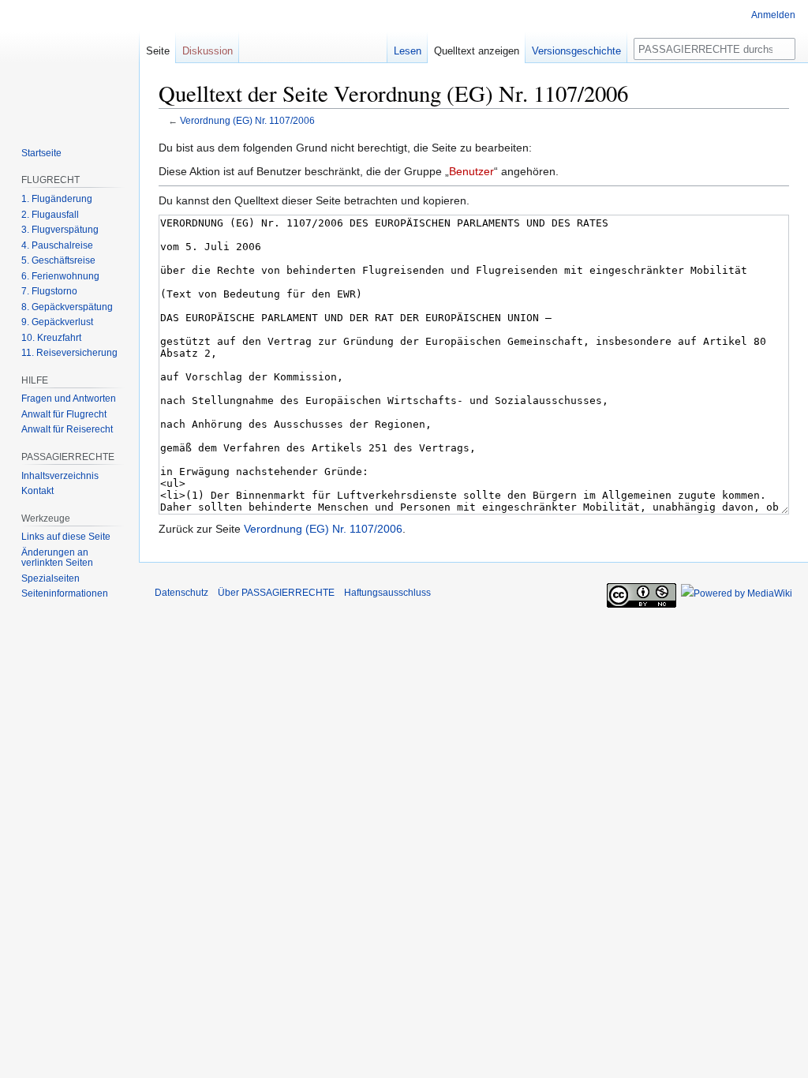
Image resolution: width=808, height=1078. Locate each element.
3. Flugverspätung (60, 229)
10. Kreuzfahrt (51, 337)
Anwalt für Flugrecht (64, 414)
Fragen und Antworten (68, 398)
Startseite (41, 153)
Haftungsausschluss (387, 592)
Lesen (407, 51)
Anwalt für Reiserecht (67, 429)
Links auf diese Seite (65, 536)
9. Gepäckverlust (57, 322)
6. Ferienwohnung (60, 276)
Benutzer (471, 171)
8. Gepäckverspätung (67, 307)
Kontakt (37, 490)
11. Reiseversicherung (69, 352)
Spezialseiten (50, 578)
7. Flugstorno (49, 291)
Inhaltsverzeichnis (60, 475)
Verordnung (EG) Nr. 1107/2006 (247, 120)
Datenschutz (181, 592)
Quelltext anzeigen (476, 51)
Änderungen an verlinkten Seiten (57, 558)
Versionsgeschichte (576, 51)
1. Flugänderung (56, 198)
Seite (158, 51)
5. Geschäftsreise (58, 260)
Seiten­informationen (64, 593)
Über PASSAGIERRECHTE (276, 592)
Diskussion (207, 51)
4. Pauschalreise (57, 245)
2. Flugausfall (50, 214)
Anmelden (773, 15)
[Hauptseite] (69, 63)
